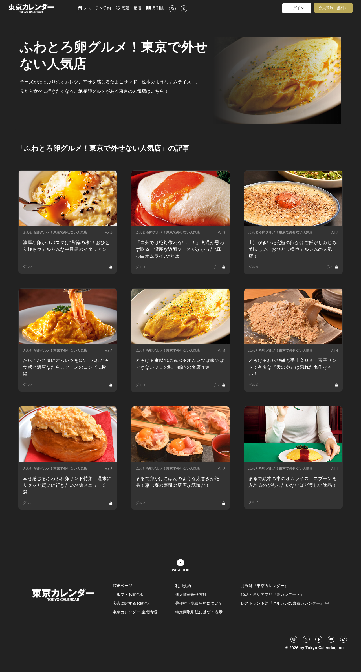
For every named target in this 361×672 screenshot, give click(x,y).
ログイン (296, 8)
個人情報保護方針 (191, 594)
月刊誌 (157, 8)
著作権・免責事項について (199, 603)
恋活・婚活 (131, 8)
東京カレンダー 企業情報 (135, 612)
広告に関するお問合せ (132, 603)
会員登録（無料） (333, 8)
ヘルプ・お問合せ (128, 594)
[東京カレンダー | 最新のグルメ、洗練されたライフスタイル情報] (42, 8)
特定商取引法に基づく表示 (199, 612)
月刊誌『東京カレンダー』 (264, 585)
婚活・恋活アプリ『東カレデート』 (272, 594)
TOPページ (122, 585)
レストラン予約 (96, 8)
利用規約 (183, 585)
